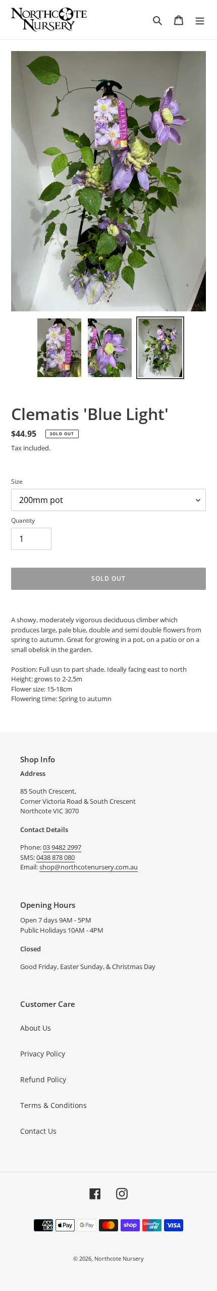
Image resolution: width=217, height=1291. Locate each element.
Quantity (23, 520)
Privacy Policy (42, 1053)
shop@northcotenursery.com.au (88, 866)
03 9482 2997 (62, 847)
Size (17, 481)
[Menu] (199, 19)
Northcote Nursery (119, 1258)
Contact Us (38, 1131)
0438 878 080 (55, 857)
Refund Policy (43, 1079)
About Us (35, 1028)
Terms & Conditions (53, 1105)
